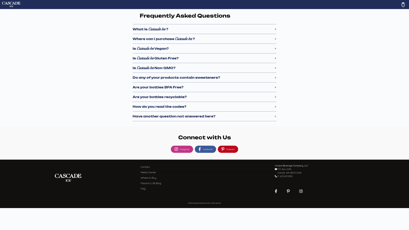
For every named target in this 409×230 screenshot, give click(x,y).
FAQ (143, 188)
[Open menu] (403, 4)
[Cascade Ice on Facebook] (276, 191)
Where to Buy (148, 177)
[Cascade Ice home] (11, 4)
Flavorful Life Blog (151, 183)
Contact (145, 166)
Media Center (148, 172)
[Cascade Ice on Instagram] (301, 191)
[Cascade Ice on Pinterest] (288, 191)
